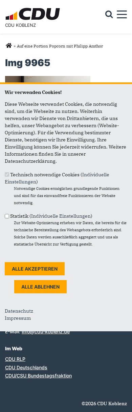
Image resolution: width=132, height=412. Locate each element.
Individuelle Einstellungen (61, 216)
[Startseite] (33, 9)
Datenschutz (19, 311)
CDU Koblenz (20, 25)
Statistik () (51, 216)
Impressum (18, 318)
